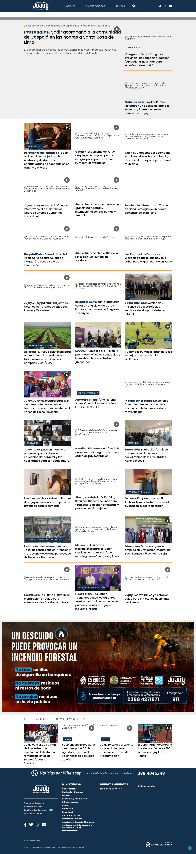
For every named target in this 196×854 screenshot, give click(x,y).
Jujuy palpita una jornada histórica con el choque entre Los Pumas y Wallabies (46, 306)
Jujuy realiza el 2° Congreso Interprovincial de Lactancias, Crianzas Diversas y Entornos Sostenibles (47, 210)
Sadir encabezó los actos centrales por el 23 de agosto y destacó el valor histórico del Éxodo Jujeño (79, 752)
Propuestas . (33, 498)
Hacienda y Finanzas (138, 492)
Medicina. (82, 545)
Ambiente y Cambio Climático (78, 822)
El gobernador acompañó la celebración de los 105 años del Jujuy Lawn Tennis (155, 750)
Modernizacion (70, 830)
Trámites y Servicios (111, 788)
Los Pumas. (133, 254)
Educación (134, 48)
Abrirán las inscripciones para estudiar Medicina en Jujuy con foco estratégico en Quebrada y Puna (97, 550)
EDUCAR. (81, 351)
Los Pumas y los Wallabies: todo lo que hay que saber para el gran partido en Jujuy (148, 257)
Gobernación (34, 146)
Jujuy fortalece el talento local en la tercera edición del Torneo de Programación (116, 750)
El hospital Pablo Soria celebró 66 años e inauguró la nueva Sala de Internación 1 (45, 259)
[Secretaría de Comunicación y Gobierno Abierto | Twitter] (160, 6)
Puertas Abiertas (95, 6)
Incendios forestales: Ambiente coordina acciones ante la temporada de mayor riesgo (146, 406)
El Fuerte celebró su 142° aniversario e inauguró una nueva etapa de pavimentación (97, 452)
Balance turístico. (138, 102)
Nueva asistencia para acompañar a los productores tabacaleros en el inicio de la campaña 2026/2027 (47, 357)
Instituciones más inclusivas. (45, 546)
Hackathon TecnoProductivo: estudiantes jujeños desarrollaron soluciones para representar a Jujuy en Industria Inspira (97, 601)
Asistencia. (32, 352)
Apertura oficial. (86, 400)
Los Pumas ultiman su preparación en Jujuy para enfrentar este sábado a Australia (47, 598)
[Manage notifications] (190, 848)
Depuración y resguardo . (142, 498)
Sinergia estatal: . (87, 497)
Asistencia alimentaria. (141, 205)
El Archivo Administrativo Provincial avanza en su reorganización (147, 502)
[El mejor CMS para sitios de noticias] (155, 844)
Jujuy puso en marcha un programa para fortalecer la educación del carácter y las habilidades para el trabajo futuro (46, 455)
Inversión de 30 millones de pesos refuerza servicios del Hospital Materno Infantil (145, 308)
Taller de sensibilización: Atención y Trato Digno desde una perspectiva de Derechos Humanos (47, 553)
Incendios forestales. (140, 401)
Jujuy (30, 739)
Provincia (120, 6)
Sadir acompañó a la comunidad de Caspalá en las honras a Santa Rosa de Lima (72, 37)
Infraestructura (70, 802)
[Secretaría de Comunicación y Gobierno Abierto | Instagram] (165, 6)
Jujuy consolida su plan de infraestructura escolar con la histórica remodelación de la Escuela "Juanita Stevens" (40, 754)
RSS (25, 844)
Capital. (130, 153)
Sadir (68, 739)
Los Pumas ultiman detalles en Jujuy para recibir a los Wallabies (148, 355)
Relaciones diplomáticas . (42, 153)
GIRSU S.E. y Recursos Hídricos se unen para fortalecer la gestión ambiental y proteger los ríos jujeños (97, 502)
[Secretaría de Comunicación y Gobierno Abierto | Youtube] (170, 6)
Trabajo (66, 795)
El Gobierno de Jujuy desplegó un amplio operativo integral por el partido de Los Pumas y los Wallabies (95, 157)
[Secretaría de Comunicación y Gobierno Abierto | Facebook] (155, 6)
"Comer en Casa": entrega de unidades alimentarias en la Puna (147, 209)
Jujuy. (28, 205)
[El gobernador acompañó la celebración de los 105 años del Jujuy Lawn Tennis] (155, 733)
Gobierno (70, 6)
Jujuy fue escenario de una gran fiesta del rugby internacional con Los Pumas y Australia (98, 209)
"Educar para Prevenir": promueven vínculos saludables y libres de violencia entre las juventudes (97, 356)
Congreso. (132, 54)
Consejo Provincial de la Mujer (44, 540)
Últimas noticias (146, 786)
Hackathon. (83, 594)
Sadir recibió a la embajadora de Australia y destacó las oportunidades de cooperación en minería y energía (46, 160)
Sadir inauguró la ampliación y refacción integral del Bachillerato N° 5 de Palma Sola (148, 549)
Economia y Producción (40, 345)
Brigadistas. (84, 302)
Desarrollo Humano (72, 818)
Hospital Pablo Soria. (38, 254)
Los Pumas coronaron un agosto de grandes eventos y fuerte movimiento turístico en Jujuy (147, 107)
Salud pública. (135, 303)
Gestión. (81, 152)
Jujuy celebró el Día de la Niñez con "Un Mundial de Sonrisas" (96, 256)
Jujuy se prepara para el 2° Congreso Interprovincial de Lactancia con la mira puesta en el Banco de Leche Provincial (47, 406)
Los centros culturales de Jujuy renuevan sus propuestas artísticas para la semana (47, 502)
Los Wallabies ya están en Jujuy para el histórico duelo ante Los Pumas (147, 598)
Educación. (133, 449)
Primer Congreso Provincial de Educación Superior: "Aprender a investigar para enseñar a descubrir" (147, 59)
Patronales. (37, 32)
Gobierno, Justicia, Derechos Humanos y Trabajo (77, 826)
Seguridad (67, 812)
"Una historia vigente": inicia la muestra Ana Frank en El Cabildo (95, 403)
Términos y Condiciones (32, 840)
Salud (130, 296)
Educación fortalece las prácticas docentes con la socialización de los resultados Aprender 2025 (146, 455)
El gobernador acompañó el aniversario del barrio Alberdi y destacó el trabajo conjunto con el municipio (148, 158)
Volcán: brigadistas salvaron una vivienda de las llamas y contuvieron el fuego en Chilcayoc (97, 307)
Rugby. (130, 352)
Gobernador (148, 739)
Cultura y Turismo (88, 393)
